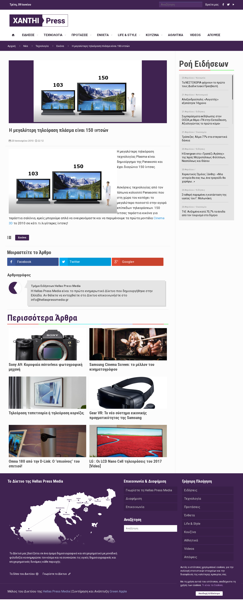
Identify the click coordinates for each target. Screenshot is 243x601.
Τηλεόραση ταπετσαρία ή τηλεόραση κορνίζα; (46, 413)
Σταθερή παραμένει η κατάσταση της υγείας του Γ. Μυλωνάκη (204, 194)
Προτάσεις (192, 507)
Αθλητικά (191, 540)
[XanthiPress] (38, 19)
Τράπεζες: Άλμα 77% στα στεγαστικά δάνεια (204, 136)
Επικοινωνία (135, 507)
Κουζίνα (190, 532)
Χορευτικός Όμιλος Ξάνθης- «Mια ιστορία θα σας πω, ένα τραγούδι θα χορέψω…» (204, 175)
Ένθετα (189, 515)
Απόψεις (190, 557)
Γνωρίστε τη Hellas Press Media (149, 490)
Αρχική (12, 46)
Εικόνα (60, 46)
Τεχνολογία (42, 46)
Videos (189, 549)
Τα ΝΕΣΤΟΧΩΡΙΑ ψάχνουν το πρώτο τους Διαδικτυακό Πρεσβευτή (203, 82)
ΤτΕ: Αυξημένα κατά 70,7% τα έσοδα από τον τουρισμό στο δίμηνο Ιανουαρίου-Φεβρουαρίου (203, 213)
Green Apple (118, 591)
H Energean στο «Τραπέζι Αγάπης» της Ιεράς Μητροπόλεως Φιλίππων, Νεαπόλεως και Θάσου (204, 155)
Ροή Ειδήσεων (203, 64)
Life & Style (192, 523)
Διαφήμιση (134, 498)
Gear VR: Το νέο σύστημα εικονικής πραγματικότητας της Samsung (118, 415)
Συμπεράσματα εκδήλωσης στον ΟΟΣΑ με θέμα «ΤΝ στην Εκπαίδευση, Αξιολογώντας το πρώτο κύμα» (204, 117)
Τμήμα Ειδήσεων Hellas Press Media (55, 286)
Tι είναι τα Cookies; (212, 585)
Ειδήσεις (190, 490)
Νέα (25, 46)
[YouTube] (233, 4)
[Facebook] (223, 4)
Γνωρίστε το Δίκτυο (55, 573)
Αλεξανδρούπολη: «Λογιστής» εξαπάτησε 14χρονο (200, 99)
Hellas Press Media (56, 591)
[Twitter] (228, 4)
